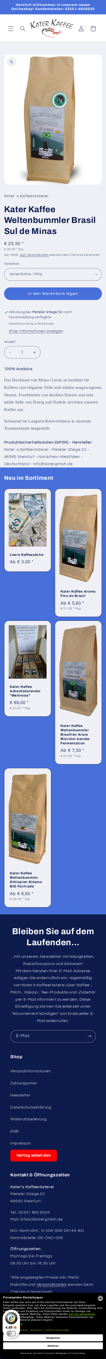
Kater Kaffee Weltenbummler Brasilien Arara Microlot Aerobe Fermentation (75, 734)
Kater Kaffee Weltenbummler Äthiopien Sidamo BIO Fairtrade (26, 879)
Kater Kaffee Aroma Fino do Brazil (78, 593)
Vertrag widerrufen (33, 1155)
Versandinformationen (30, 1071)
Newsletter (20, 1095)
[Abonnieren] (89, 1036)
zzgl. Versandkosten (34, 255)
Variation (12, 264)
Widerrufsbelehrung (28, 1119)
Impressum (20, 1143)
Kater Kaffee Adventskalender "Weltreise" (25, 691)
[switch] (11, 1333)
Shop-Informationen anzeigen (36, 331)
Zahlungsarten (23, 1083)
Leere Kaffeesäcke (26, 555)
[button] (11, 29)
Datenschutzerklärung (30, 1107)
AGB (14, 1131)
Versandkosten (52, 1284)
